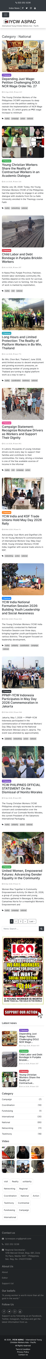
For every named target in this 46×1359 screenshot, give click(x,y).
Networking (7, 1128)
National (6, 1122)
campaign (15, 118)
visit (13, 291)
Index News (14, 8)
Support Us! (8, 1283)
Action (36, 1195)
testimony (26, 380)
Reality (15, 1181)
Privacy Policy (23, 1352)
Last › (32, 921)
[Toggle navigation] (5, 14)
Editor (5, 1277)
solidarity (15, 645)
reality (7, 118)
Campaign (7, 1099)
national (30, 118)
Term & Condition (23, 1349)
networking (16, 208)
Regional (23, 1188)
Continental (23, 1203)
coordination (16, 380)
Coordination (8, 1105)
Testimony (7, 1134)
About (5, 1272)
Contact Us (23, 1355)
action (23, 118)
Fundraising (7, 1111)
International (8, 1116)
